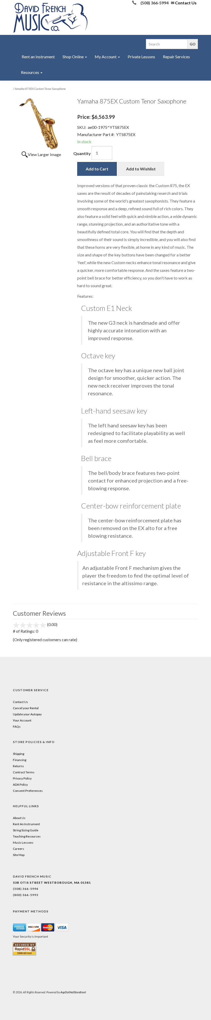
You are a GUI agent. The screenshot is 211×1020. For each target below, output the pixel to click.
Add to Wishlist (141, 168)
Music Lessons (23, 842)
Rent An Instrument (26, 824)
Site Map (18, 855)
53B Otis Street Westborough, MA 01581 (52, 882)
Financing (19, 760)
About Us (19, 818)
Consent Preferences (28, 791)
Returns (18, 766)
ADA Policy (20, 784)
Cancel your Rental (26, 708)
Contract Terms (23, 772)
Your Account (22, 720)
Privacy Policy (22, 778)
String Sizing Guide (25, 830)
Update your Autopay (27, 714)
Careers (18, 849)
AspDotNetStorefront (73, 992)
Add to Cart (97, 168)
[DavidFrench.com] (50, 16)
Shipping (18, 754)
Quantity (82, 153)
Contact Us (186, 2)
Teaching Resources (27, 836)
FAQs (17, 726)
